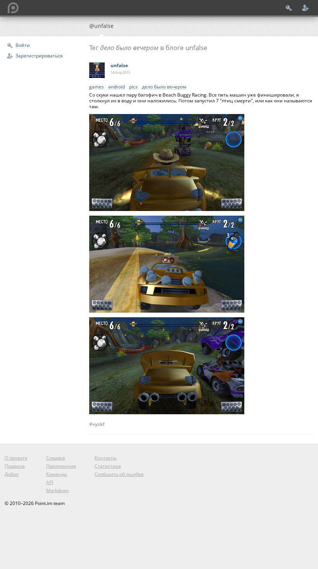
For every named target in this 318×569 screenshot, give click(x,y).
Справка (55, 458)
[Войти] (289, 8)
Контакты (105, 458)
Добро (12, 474)
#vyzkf (97, 424)
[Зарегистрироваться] (305, 8)
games (96, 87)
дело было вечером (164, 87)
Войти (23, 45)
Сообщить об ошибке (119, 474)
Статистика (108, 466)
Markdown (57, 490)
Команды (56, 474)
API (49, 482)
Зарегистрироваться (39, 55)
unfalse (119, 65)
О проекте (16, 458)
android (116, 87)
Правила (15, 466)
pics (133, 87)
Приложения (61, 466)
